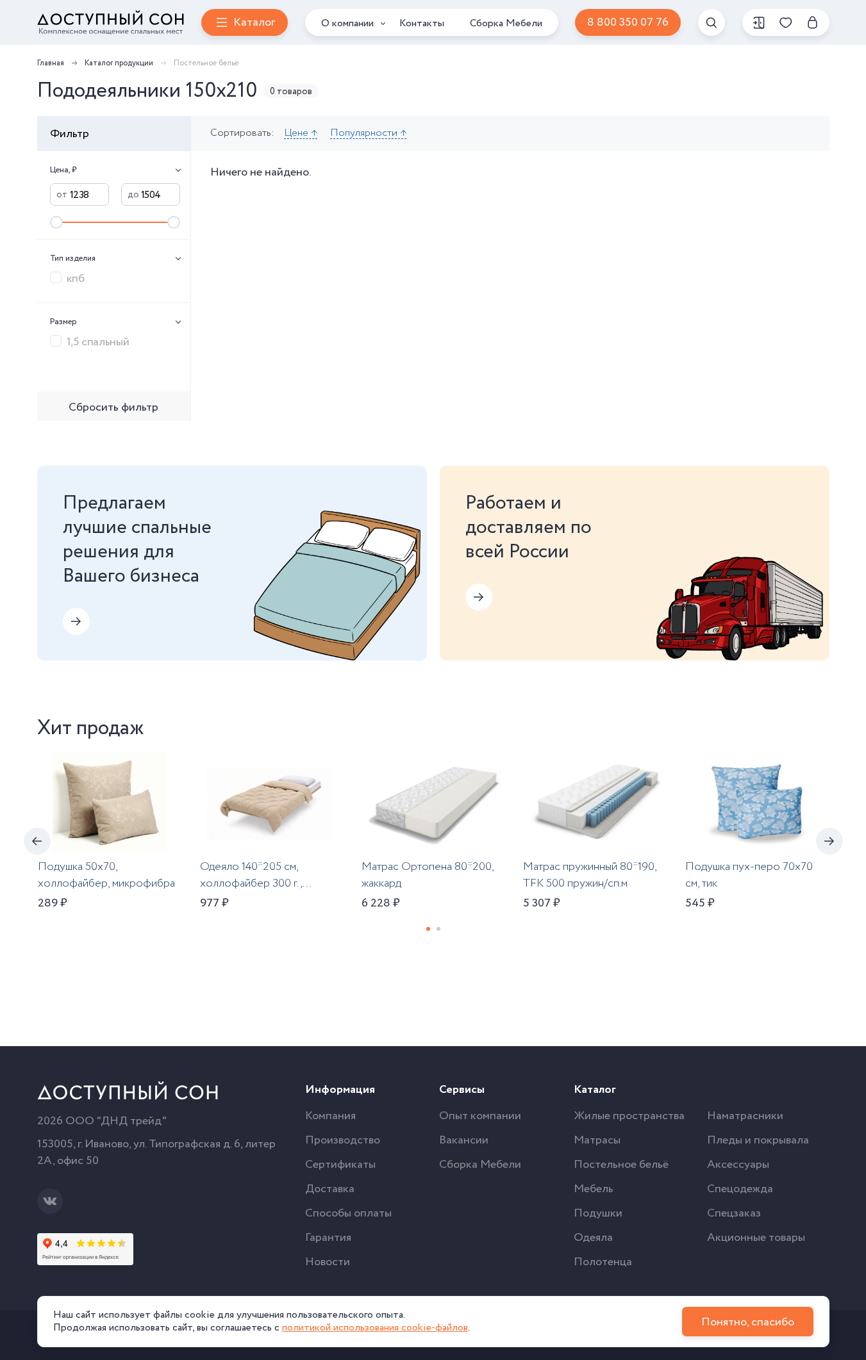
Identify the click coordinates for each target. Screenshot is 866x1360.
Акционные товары (756, 1237)
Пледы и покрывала (758, 1140)
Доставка (329, 1189)
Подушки (598, 1213)
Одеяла (593, 1237)
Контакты (421, 23)
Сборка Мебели (506, 23)
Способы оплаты (348, 1213)
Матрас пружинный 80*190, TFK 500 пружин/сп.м (589, 875)
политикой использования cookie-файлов (375, 1327)
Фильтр (69, 134)
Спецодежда (740, 1189)
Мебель (593, 1189)
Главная (50, 63)
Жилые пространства (629, 1116)
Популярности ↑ (368, 133)
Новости (327, 1262)
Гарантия (328, 1237)
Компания (330, 1116)
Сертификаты (340, 1164)
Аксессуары (738, 1164)
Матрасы (597, 1140)
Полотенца (603, 1262)
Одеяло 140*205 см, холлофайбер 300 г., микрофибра (251, 883)
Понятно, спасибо (747, 1322)
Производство (342, 1140)
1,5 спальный (98, 341)
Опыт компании (480, 1116)
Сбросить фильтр (113, 407)
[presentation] (37, 841)
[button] (428, 929)
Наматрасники (745, 1116)
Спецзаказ (734, 1213)
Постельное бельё (621, 1164)
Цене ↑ (300, 133)
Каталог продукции (119, 63)
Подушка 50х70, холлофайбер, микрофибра (106, 875)
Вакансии (463, 1140)
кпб (76, 278)
